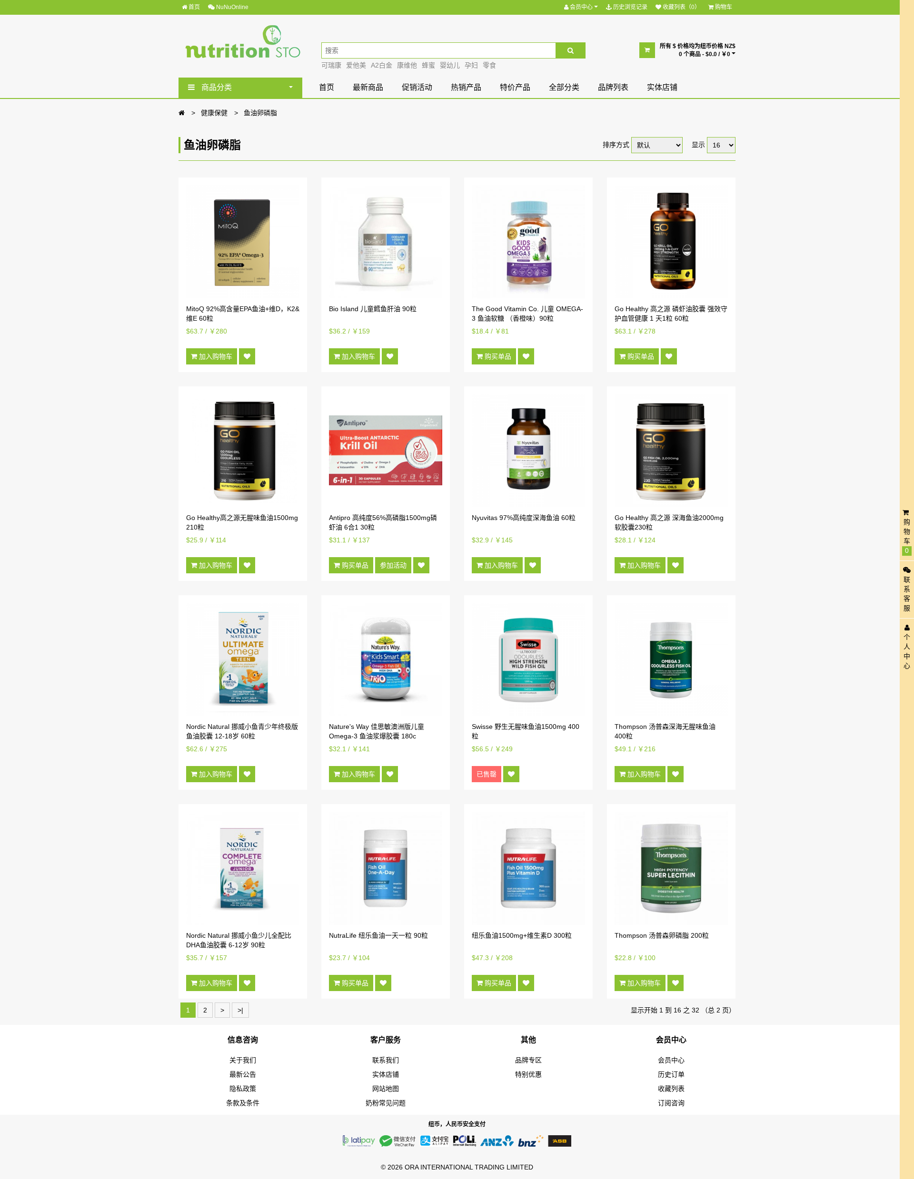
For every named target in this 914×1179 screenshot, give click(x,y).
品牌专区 (528, 1060)
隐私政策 (242, 1088)
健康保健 (214, 113)
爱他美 (356, 65)
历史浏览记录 (629, 7)
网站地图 (385, 1088)
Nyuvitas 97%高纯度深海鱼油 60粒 (524, 517)
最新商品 (368, 87)
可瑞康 (331, 65)
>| (240, 1010)
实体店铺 (662, 87)
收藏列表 (671, 1088)
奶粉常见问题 (386, 1103)
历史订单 (671, 1074)
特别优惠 (528, 1074)
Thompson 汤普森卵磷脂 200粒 (662, 935)
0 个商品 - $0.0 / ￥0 (705, 54)
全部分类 (564, 87)
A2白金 (381, 65)
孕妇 (471, 65)
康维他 (407, 65)
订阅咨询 (671, 1103)
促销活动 (417, 87)
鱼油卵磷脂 (260, 113)
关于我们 (242, 1060)
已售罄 (487, 774)
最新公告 (242, 1074)
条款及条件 (242, 1103)
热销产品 (466, 87)
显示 (698, 144)
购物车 (723, 7)
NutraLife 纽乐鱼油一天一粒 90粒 (378, 935)
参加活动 (393, 565)
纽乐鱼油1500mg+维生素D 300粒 (522, 935)
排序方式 (616, 144)
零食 (489, 65)
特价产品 (515, 87)
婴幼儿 (450, 65)
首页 (193, 7)
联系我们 (385, 1060)
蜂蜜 (428, 65)
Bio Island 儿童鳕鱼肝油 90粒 (373, 309)
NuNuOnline (231, 7)
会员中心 (581, 7)
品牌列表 (613, 87)
